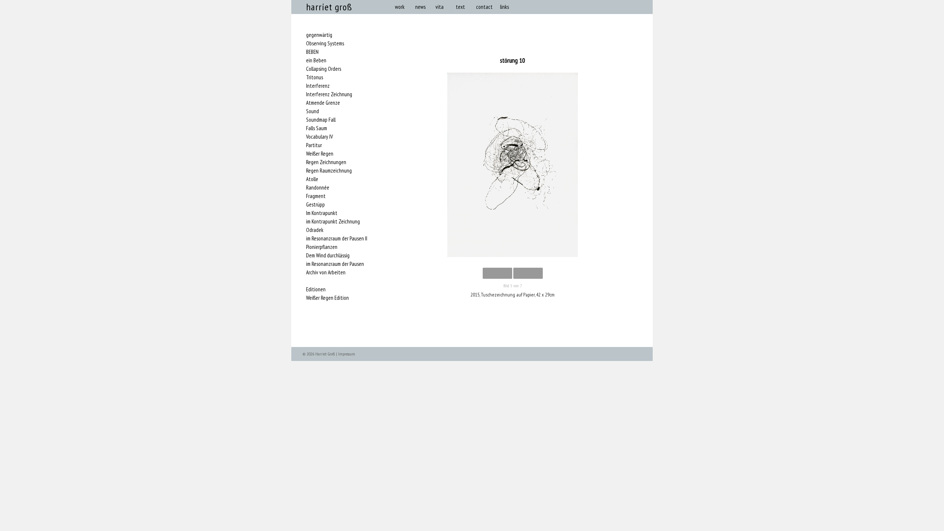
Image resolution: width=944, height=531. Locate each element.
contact (484, 6)
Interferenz (318, 86)
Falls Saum (316, 128)
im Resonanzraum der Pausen (335, 264)
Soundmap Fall (321, 120)
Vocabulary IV (319, 136)
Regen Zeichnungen (326, 162)
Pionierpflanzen (321, 247)
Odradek (314, 230)
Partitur (314, 145)
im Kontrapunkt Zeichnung (333, 221)
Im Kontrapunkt (321, 213)
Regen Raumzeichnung (329, 170)
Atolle (312, 179)
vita (439, 6)
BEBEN (312, 52)
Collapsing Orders (323, 69)
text (460, 6)
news (420, 6)
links (504, 6)
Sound (312, 111)
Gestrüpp (315, 204)
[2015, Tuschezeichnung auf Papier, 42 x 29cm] (513, 166)
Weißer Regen (319, 153)
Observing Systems (325, 43)
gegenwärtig (319, 35)
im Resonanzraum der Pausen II (336, 238)
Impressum (346, 354)
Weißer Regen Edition (327, 298)
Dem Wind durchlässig (328, 255)
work (400, 6)
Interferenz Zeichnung (329, 94)
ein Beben (316, 60)
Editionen (316, 289)
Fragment (316, 196)
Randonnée (317, 187)
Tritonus (314, 77)
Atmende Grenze (323, 103)
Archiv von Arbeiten (326, 272)
